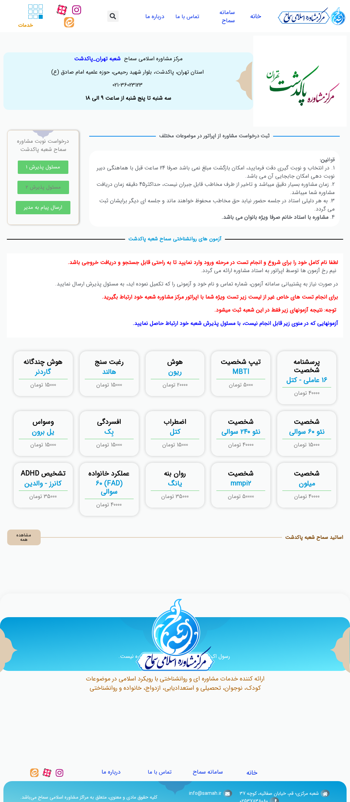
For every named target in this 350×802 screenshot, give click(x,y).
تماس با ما (187, 16)
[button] (113, 16)
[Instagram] (76, 10)
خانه (255, 16)
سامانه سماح (227, 16)
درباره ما (154, 16)
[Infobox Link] (306, 377)
